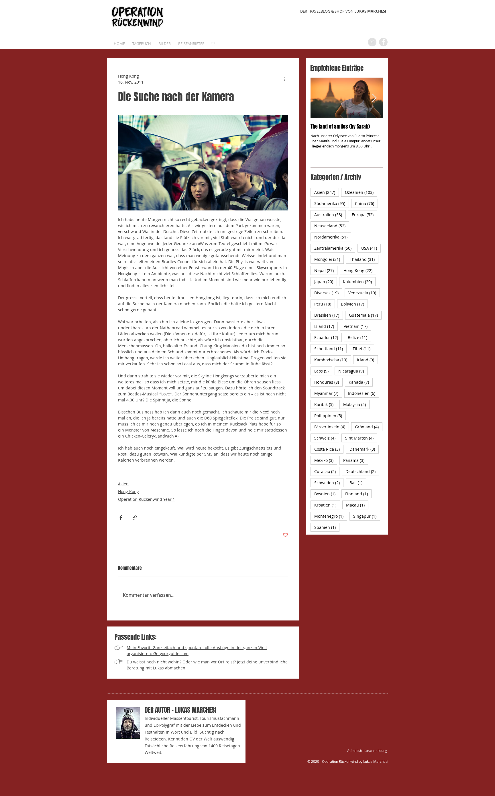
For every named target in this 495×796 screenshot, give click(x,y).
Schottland (330, 348)
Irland (367, 359)
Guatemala (365, 315)
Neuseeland (331, 225)
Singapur (366, 516)
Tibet (363, 348)
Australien (330, 214)
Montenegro (330, 516)
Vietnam (357, 326)
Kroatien (327, 505)
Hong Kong (128, 491)
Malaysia (356, 404)
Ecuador (328, 337)
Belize (359, 337)
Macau (357, 505)
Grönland (368, 426)
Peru (324, 304)
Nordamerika (332, 237)
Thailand (364, 259)
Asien (123, 483)
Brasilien (328, 315)
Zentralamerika (334, 248)
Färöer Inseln (331, 426)
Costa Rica (328, 449)
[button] (164, 41)
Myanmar (328, 393)
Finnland (358, 493)
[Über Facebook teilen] (120, 517)
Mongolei (329, 259)
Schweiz (326, 438)
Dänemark (364, 449)
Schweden (328, 482)
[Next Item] (374, 98)
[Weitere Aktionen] (284, 79)
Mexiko (325, 460)
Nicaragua (353, 371)
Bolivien (354, 304)
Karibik (325, 404)
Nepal (325, 270)
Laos (323, 371)
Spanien (326, 527)
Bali (357, 482)
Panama (355, 460)
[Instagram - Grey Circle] (372, 42)
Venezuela (364, 292)
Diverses (328, 292)
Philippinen (330, 415)
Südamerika (331, 203)
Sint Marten (361, 438)
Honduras (328, 382)
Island (326, 326)
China (366, 203)
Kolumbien (359, 281)
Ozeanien (361, 192)
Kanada (361, 382)
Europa (364, 214)
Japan (325, 281)
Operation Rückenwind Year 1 (146, 499)
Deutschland (362, 471)
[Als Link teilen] (135, 517)
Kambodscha (332, 359)
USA (371, 248)
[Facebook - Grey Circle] (383, 42)
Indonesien (363, 393)
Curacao (326, 471)
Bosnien (326, 493)
